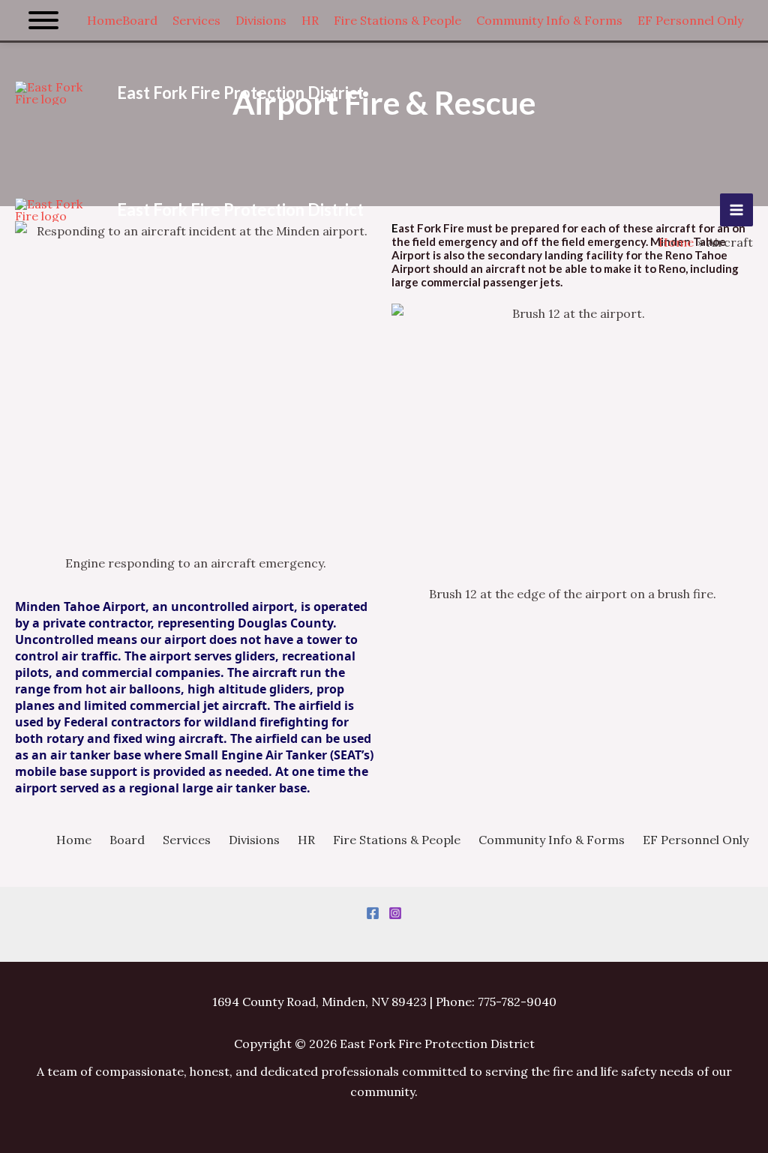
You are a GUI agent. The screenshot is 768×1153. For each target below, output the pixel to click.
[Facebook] (373, 913)
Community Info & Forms (551, 839)
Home (74, 839)
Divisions (254, 839)
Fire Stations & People (396, 839)
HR (306, 839)
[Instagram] (395, 913)
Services (187, 839)
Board (127, 839)
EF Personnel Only (695, 839)
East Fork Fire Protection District (240, 92)
